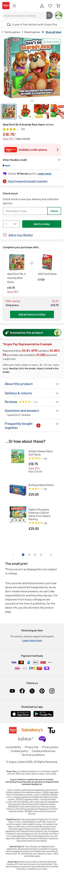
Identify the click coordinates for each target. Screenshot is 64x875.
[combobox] (24, 15)
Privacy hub (31, 747)
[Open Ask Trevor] (58, 15)
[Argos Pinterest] (42, 691)
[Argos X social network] (32, 691)
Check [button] (54, 210)
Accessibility (13, 747)
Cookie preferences (43, 750)
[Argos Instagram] (52, 691)
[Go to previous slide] (5, 69)
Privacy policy (50, 747)
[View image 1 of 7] (8, 111)
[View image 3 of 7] (41, 111)
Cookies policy (19, 750)
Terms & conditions (33, 754)
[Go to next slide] (59, 69)
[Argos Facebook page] (22, 691)
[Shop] (14, 6)
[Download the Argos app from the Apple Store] (21, 716)
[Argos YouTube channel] (12, 691)
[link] (32, 180)
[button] (51, 42)
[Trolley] (58, 6)
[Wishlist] (50, 6)
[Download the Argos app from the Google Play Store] (43, 716)
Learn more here (32, 640)
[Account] (42, 6)
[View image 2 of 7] (25, 111)
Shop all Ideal (53, 32)
